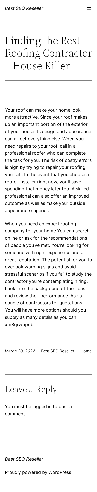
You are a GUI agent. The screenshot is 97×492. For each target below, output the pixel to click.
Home (86, 350)
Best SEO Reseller (24, 8)
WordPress (59, 472)
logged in (42, 406)
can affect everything (27, 138)
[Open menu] (89, 8)
